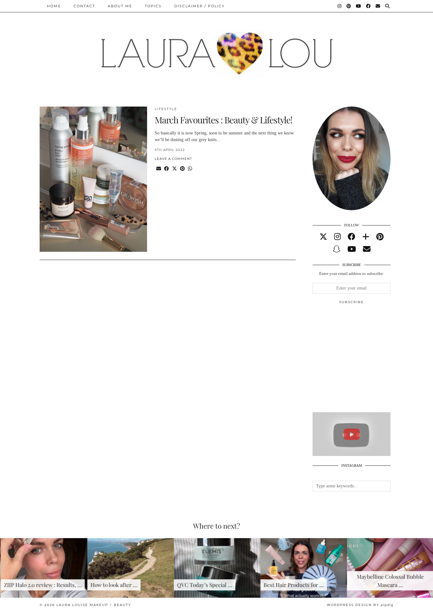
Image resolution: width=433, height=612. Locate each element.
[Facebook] (368, 6)
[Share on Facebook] (167, 169)
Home (54, 6)
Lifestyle (166, 109)
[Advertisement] (360, 360)
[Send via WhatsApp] (190, 169)
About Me (120, 6)
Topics (153, 6)
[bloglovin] (365, 237)
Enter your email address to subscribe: (351, 273)
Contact (84, 6)
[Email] (378, 6)
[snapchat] (336, 249)
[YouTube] (359, 6)
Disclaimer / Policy (199, 6)
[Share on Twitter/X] (174, 169)
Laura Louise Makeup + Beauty (93, 605)
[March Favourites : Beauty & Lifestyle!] (93, 179)
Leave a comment (173, 159)
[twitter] (323, 237)
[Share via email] (159, 169)
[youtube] (351, 249)
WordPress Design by (360, 605)
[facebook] (351, 237)
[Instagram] (340, 6)
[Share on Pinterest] (182, 169)
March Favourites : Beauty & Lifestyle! (223, 120)
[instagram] (337, 237)
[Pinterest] (349, 6)
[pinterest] (380, 237)
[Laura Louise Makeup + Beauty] (216, 48)
